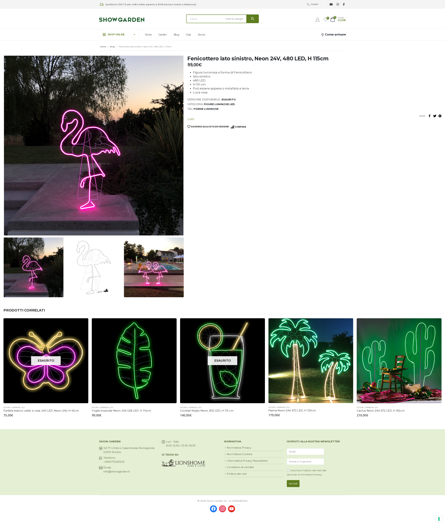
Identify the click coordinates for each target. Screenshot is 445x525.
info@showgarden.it (116, 471)
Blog (176, 34)
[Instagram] (337, 4)
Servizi (201, 34)
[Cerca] (252, 19)
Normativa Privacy (239, 447)
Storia (148, 34)
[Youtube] (331, 4)
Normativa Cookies (239, 454)
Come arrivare (335, 34)
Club (188, 34)
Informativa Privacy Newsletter (247, 460)
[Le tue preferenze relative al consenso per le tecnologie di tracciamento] (439, 519)
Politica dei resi (236, 473)
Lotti (190, 119)
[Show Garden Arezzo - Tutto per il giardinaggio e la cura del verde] (121, 20)
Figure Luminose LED (219, 104)
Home (103, 46)
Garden (162, 34)
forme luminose (206, 108)
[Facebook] (344, 4)
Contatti (314, 4)
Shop (112, 46)
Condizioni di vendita (240, 467)
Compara (240, 126)
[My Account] (318, 20)
